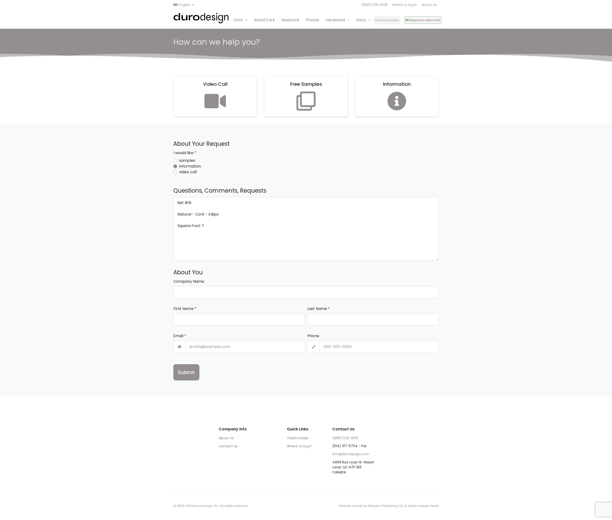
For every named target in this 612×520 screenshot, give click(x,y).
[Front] (201, 18)
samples (187, 160)
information (190, 166)
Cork (239, 20)
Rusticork (290, 20)
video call (188, 172)
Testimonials (297, 438)
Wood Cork (264, 20)
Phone (313, 336)
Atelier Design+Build (423, 506)
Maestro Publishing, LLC (386, 506)
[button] (183, 4)
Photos (312, 20)
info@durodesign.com (350, 454)
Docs (361, 20)
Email (179, 336)
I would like (184, 153)
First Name (185, 308)
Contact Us (228, 446)
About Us (429, 4)
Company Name (188, 281)
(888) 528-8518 (374, 4)
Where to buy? (404, 4)
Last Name (318, 308)
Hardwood (336, 20)
